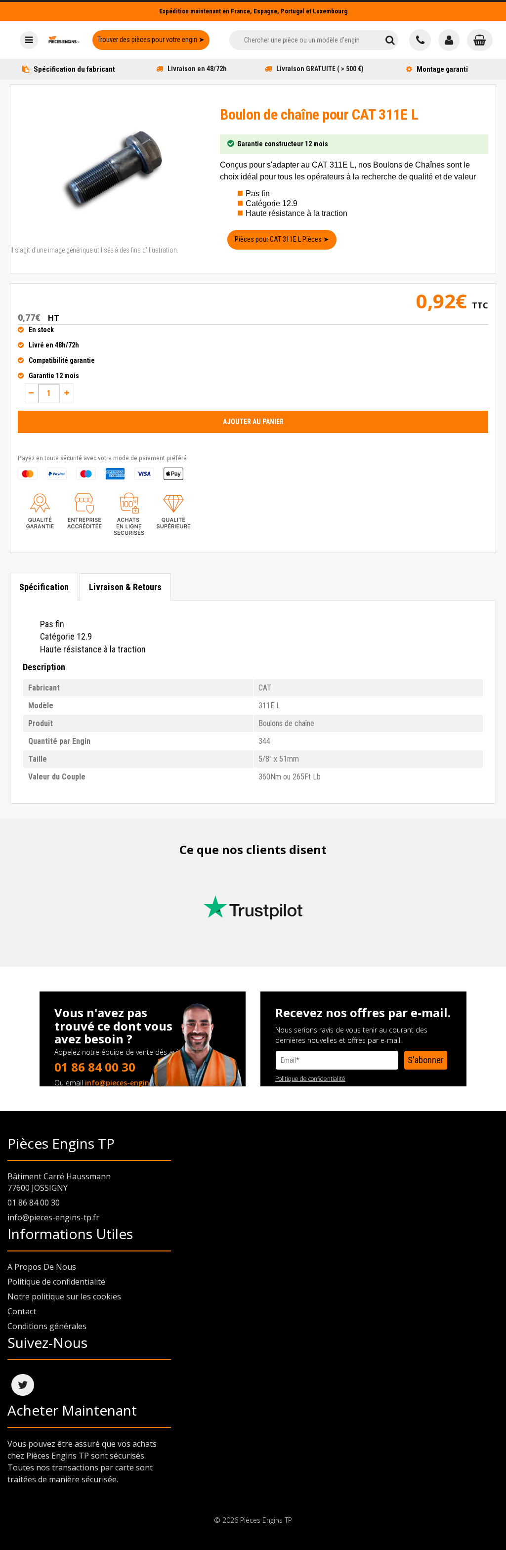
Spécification (44, 587)
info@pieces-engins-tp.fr (128, 1082)
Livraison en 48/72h (197, 69)
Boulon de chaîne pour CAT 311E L (319, 114)
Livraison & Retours (125, 587)
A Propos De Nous (41, 1266)
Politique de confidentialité (310, 1079)
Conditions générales (46, 1326)
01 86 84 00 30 (94, 1067)
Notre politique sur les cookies (64, 1296)
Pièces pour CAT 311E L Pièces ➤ (282, 239)
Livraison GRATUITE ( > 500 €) (320, 69)
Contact (21, 1311)
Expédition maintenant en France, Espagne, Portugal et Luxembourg (253, 11)
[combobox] (305, 40)
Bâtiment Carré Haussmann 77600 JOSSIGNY (59, 1182)
